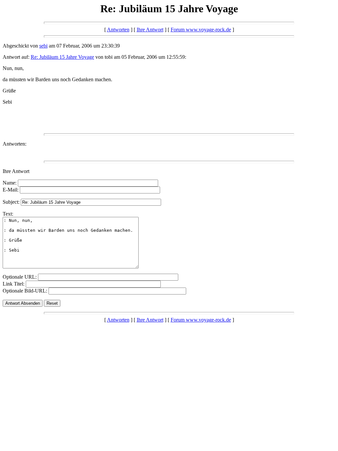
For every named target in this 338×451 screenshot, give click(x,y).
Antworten (118, 29)
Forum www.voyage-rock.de (201, 29)
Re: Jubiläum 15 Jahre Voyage (62, 57)
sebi (43, 46)
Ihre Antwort (150, 29)
